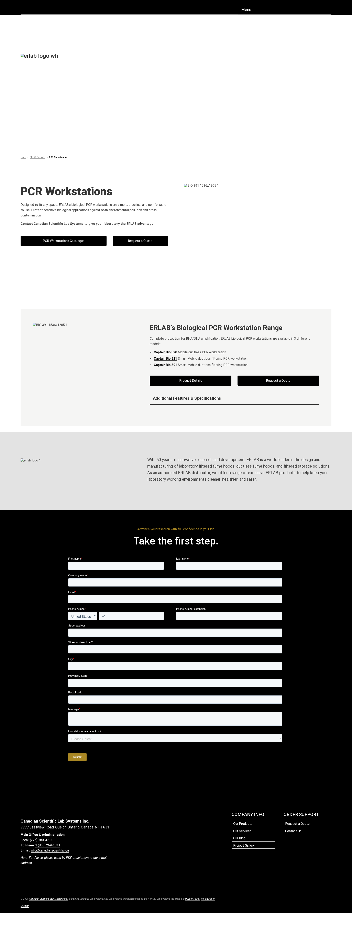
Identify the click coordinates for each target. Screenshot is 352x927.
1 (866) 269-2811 (47, 845)
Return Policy (208, 898)
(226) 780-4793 (41, 840)
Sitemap (25, 906)
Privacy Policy (192, 898)
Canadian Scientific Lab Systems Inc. (48, 898)
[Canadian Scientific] (176, 8)
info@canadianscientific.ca (50, 850)
